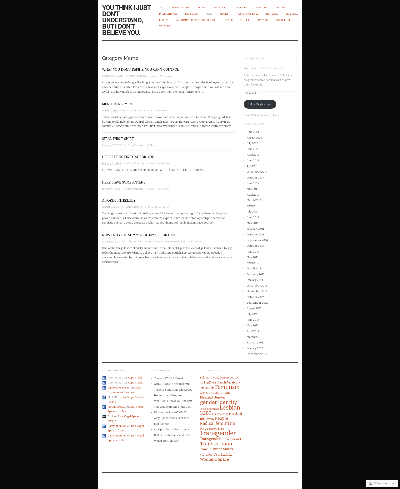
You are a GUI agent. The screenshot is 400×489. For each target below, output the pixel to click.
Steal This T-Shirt (118, 139)
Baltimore (206, 377)
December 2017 (257, 171)
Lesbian (230, 407)
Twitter (263, 20)
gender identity (218, 402)
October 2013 (255, 245)
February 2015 (256, 228)
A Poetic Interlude (118, 200)
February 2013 (256, 274)
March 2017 (254, 200)
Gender (220, 397)
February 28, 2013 (112, 145)
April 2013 (253, 262)
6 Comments (161, 110)
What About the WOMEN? (170, 412)
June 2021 (253, 131)
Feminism (227, 387)
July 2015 (252, 211)
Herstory (262, 7)
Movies (224, 14)
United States (222, 449)
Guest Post (241, 7)
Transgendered (212, 439)
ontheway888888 (119, 387)
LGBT (205, 413)
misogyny (207, 419)
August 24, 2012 (111, 241)
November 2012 (257, 291)
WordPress (283, 20)
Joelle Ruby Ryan (209, 408)
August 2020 (254, 137)
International (168, 14)
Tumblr (245, 20)
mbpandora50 (117, 406)
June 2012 (253, 319)
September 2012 (257, 302)
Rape (204, 428)
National (272, 14)
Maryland (191, 14)
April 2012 (253, 331)
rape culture (216, 428)
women (222, 454)
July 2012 (252, 314)
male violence (220, 413)
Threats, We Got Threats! (170, 378)
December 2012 (257, 285)
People (221, 418)
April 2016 (253, 205)
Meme (209, 14)
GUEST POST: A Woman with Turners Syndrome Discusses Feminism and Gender (173, 389)
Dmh (111, 416)
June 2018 (253, 160)
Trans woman (216, 444)
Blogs (201, 7)
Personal (292, 14)
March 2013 (254, 268)
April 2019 (253, 154)
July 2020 (252, 143)
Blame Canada (181, 7)
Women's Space (214, 459)
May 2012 (253, 325)
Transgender (218, 433)
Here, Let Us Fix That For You (128, 157)
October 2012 (255, 297)
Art (161, 7)
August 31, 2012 (110, 207)
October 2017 (255, 177)
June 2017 (253, 183)
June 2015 (253, 217)
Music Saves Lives (247, 14)
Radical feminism (217, 423)
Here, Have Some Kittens (123, 182)
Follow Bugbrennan (260, 104)
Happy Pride (135, 377)
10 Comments (166, 75)
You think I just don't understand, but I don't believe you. (126, 20)
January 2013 (255, 280)
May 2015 (253, 223)
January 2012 (255, 348)
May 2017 (253, 188)
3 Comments (164, 163)
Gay (203, 393)
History (280, 7)
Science (227, 20)
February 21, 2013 (111, 163)
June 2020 (253, 149)
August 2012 (254, 308)
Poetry (163, 20)
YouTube (164, 26)
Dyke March (217, 382)
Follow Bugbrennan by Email (264, 68)
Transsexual (233, 439)
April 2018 (253, 166)
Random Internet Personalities (195, 20)
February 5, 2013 (111, 188)
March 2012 (254, 336)
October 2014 (255, 234)
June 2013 (253, 251)
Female (207, 387)
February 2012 (256, 342)
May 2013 (253, 257)
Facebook (219, 7)
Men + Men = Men (117, 104)
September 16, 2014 (112, 76)
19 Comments (194, 241)
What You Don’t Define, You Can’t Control (140, 70)
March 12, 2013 (110, 110)
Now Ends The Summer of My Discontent (139, 235)
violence (206, 454)
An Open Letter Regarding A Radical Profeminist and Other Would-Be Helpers (173, 435)
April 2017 (253, 194)
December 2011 (257, 354)
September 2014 (257, 240)
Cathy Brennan (137, 76)
